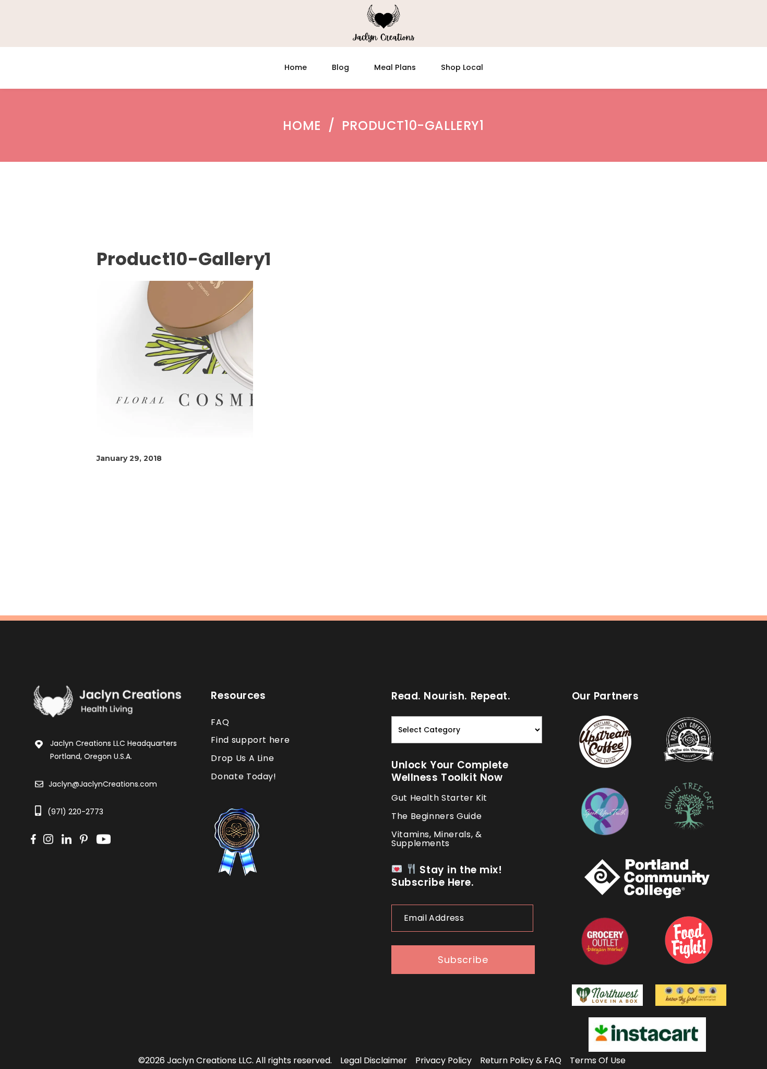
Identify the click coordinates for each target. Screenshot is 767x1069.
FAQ (220, 722)
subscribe (463, 959)
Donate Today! (243, 776)
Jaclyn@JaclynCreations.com (103, 784)
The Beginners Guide (436, 816)
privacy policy (443, 1060)
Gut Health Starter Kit (439, 798)
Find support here (250, 740)
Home (302, 126)
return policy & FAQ (520, 1060)
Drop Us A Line (242, 758)
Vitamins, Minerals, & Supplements (436, 838)
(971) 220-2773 (75, 811)
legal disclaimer (373, 1060)
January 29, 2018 (129, 458)
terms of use (598, 1060)
